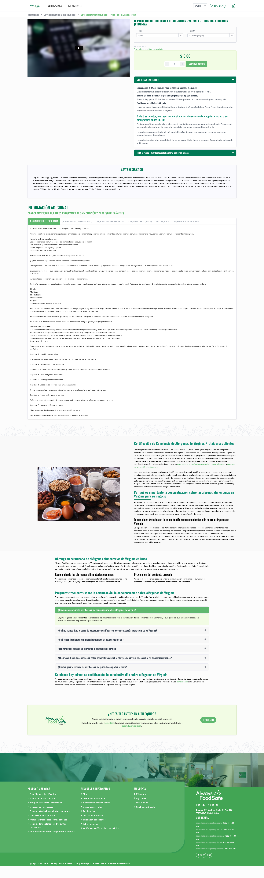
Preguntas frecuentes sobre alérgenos (48, 819)
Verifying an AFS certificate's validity (101, 828)
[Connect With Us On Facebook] (198, 855)
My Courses (141, 798)
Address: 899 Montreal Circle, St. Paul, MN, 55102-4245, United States (214, 811)
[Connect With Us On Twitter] (203, 855)
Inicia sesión (219, 6)
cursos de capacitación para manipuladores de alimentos (201, 464)
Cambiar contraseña (145, 807)
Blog (85, 794)
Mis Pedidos (142, 802)
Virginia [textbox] (140, 35)
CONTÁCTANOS (208, 719)
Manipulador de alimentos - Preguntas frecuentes (48, 825)
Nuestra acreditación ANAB (96, 802)
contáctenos (182, 682)
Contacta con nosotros (94, 798)
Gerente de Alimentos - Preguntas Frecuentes (52, 831)
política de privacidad (93, 815)
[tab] (44, 221)
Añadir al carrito (197, 64)
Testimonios (89, 811)
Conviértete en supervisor (42, 815)
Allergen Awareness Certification (46, 802)
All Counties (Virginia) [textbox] (196, 35)
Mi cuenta (141, 794)
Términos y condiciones (94, 819)
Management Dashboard (41, 807)
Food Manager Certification (43, 794)
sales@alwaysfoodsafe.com (131, 725)
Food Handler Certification (42, 798)
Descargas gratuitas (92, 807)
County (192, 30)
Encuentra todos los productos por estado (50, 811)
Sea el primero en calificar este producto (148, 49)
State (140, 30)
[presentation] (44, 221)
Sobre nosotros (90, 824)
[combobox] (159, 35)
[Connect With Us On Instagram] (209, 855)
